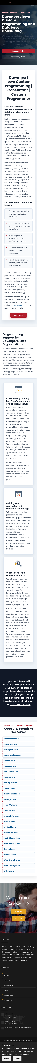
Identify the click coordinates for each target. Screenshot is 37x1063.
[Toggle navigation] (32, 4)
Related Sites (8, 996)
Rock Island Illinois (12, 843)
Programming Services (18, 57)
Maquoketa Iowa (11, 816)
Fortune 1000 (14, 954)
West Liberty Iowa (12, 865)
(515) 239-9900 (10, 1021)
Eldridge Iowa (10, 799)
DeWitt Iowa (9, 777)
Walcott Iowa (10, 854)
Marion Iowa (9, 821)
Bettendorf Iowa (11, 739)
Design (5, 990)
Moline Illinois (10, 827)
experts (24, 960)
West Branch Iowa (12, 860)
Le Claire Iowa (10, 810)
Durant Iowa (9, 788)
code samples (27, 691)
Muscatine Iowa (11, 832)
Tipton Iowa (9, 849)
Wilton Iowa (9, 871)
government (27, 952)
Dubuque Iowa (10, 783)
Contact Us (18, 305)
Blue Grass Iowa (11, 744)
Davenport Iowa (11, 772)
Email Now (18, 911)
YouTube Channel (20, 704)
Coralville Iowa (10, 766)
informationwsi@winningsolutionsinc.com (18, 1027)
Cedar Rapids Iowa (12, 755)
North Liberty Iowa (12, 838)
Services (6, 975)
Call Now (18, 919)
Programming (8, 985)
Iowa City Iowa (10, 805)
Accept (6, 1059)
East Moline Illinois (12, 794)
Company (7, 980)
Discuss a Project (18, 51)
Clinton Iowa (9, 761)
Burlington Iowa (11, 750)
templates (8, 691)
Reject (17, 1059)
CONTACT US (18, 315)
